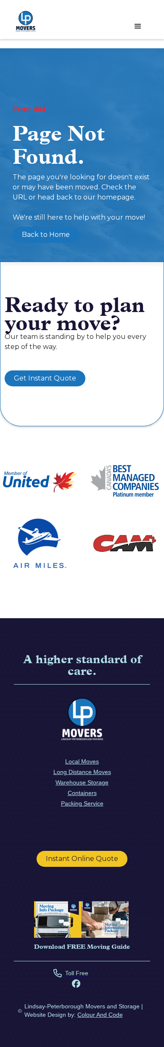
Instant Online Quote (82, 859)
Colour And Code (100, 1014)
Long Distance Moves (82, 772)
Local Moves (82, 761)
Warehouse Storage (82, 782)
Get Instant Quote (45, 378)
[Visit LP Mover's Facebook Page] (76, 984)
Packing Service (82, 803)
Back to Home (46, 235)
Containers (82, 793)
